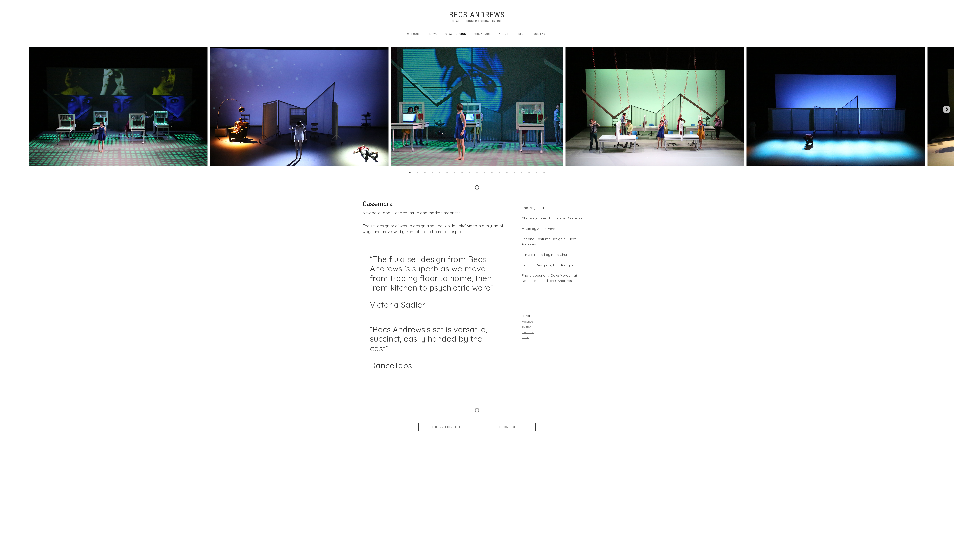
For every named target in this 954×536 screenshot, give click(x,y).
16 (521, 172)
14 (506, 172)
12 (491, 172)
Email (525, 337)
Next (947, 110)
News (433, 34)
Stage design (455, 34)
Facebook (528, 321)
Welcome (414, 34)
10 (477, 172)
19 (544, 172)
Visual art (482, 34)
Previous (7, 110)
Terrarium (507, 427)
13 (499, 172)
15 (514, 172)
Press (521, 34)
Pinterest (528, 332)
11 (484, 172)
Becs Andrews (477, 14)
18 (536, 172)
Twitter (526, 327)
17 (529, 172)
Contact (540, 34)
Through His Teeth (447, 427)
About (504, 34)
